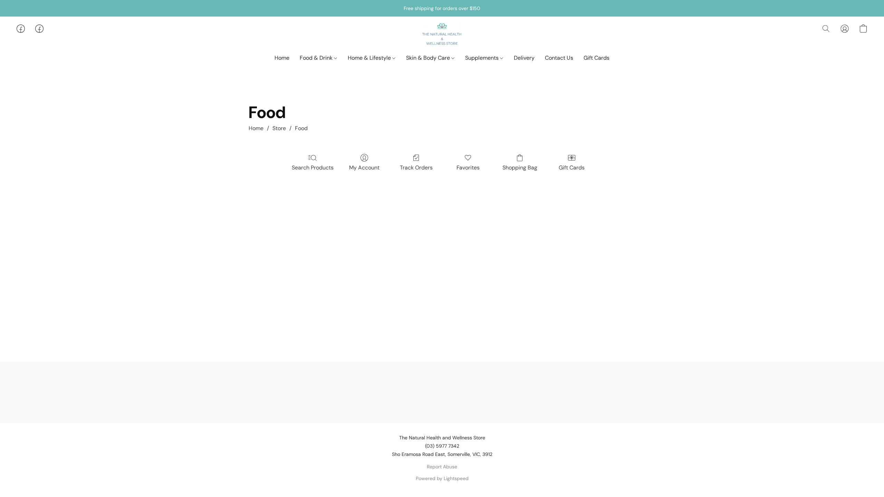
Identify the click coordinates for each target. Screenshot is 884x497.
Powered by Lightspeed (442, 478)
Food (301, 128)
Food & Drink (317, 57)
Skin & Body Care (428, 57)
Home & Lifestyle (370, 57)
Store (279, 128)
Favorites (468, 167)
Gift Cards (596, 57)
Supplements (482, 57)
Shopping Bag (519, 167)
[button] (442, 35)
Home (282, 57)
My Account (364, 167)
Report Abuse (442, 467)
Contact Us (559, 57)
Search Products (313, 167)
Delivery (524, 57)
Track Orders (416, 167)
